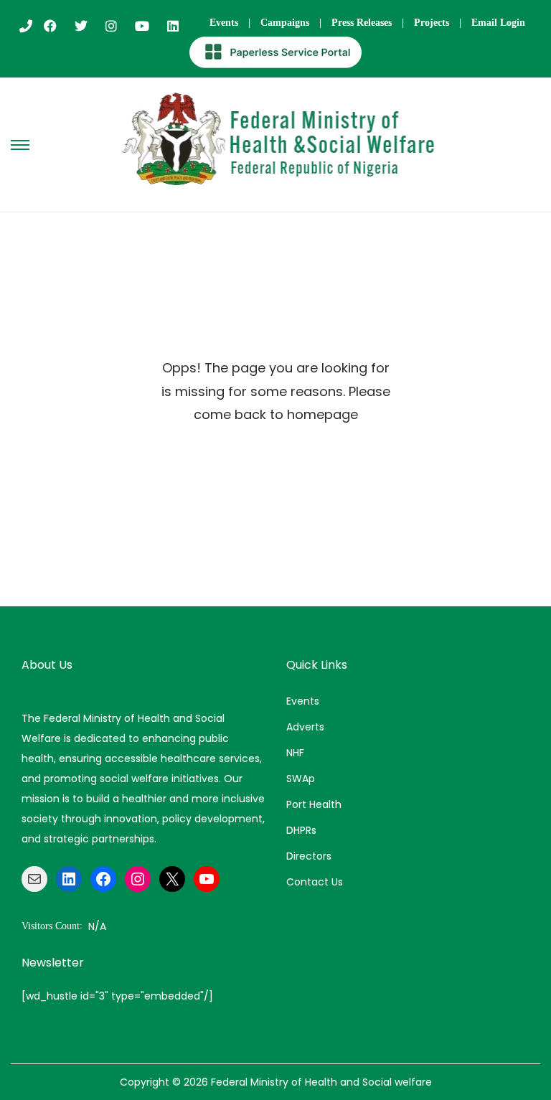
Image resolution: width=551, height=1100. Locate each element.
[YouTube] (207, 879)
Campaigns (284, 22)
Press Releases (361, 22)
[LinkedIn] (69, 879)
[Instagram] (138, 879)
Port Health (314, 804)
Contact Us (314, 882)
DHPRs (301, 830)
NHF (295, 753)
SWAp (300, 778)
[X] (172, 879)
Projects (431, 22)
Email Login (498, 22)
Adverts (305, 727)
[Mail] (34, 879)
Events (223, 22)
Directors (308, 856)
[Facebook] (103, 879)
